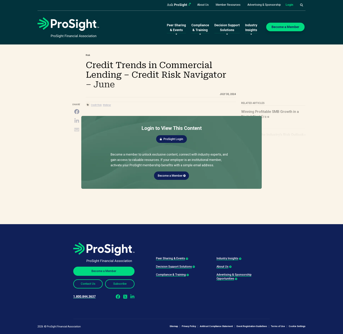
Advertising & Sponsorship (264, 4)
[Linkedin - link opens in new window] (132, 296)
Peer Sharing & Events (170, 258)
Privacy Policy (189, 326)
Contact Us (88, 283)
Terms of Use (278, 326)
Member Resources (228, 4)
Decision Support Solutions (174, 266)
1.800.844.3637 (84, 296)
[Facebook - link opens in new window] (118, 296)
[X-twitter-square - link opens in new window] (125, 296)
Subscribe (119, 283)
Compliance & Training (171, 274)
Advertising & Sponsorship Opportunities (234, 276)
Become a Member (170, 175)
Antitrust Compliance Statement (216, 326)
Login (289, 4)
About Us (203, 4)
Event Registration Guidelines (252, 326)
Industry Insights (227, 258)
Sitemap (174, 326)
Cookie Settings (297, 326)
